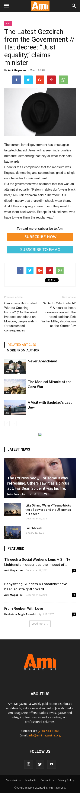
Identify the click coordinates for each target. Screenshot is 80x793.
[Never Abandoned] (15, 366)
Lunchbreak (34, 528)
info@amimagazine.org (45, 735)
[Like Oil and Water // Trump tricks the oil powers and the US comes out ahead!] (12, 509)
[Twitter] (40, 764)
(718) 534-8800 (48, 731)
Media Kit (30, 780)
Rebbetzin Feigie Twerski (20, 614)
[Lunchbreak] (12, 532)
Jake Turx (13, 494)
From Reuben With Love (23, 608)
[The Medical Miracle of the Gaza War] (15, 386)
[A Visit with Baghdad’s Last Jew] (15, 407)
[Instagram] (28, 764)
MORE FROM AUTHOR (23, 350)
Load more (38, 623)
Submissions (13, 780)
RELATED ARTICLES (22, 345)
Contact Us (47, 780)
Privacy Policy (66, 780)
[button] (74, 6)
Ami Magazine (17, 70)
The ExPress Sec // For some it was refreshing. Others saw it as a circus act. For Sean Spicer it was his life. (38, 483)
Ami (8, 23)
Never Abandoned (42, 361)
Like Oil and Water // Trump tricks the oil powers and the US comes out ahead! (48, 510)
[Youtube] (51, 764)
